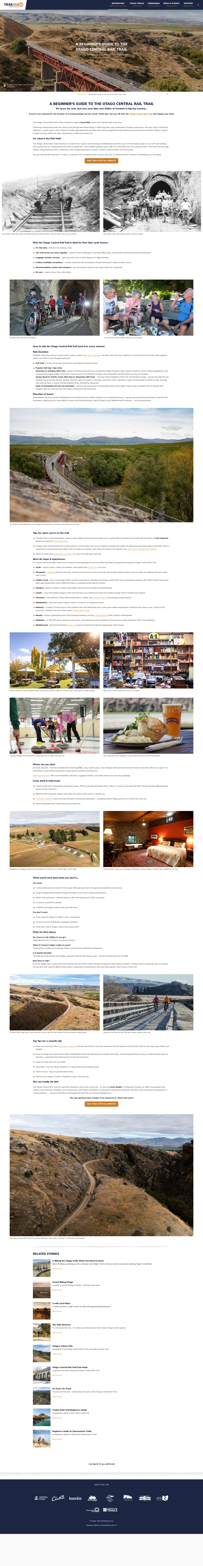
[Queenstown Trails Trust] (93, 1510)
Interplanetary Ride (81, 610)
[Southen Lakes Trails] (110, 1510)
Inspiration (81, 94)
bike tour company (68, 1046)
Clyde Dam (93, 567)
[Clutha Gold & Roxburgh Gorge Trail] (127, 1498)
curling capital (100, 615)
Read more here (61, 541)
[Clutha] (58, 1498)
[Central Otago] (40, 1498)
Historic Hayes (99, 598)
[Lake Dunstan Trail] (110, 1498)
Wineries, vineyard (44, 799)
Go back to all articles (102, 1464)
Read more (57, 1269)
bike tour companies (92, 355)
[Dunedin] (75, 1498)
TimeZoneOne (106, 1525)
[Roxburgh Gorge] (162, 1498)
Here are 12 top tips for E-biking (142, 549)
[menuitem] (118, 5)
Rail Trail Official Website (101, 161)
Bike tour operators (41, 776)
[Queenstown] (93, 1498)
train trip (72, 625)
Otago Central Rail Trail (141, 114)
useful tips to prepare (63, 554)
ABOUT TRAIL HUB (101, 1485)
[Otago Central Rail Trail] (145, 1498)
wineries (51, 572)
